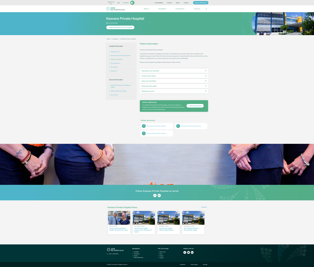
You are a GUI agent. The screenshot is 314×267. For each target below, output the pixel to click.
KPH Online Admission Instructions (191, 126)
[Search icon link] (206, 9)
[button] (111, 3)
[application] (149, 9)
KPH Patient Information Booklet (156, 126)
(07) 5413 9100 (113, 23)
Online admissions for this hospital (120, 27)
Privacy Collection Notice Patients (156, 133)
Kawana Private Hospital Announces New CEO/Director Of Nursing (143, 230)
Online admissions (196, 106)
